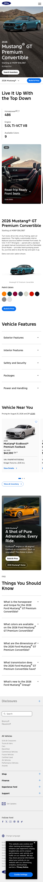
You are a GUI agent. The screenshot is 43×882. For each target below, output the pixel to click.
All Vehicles (7, 736)
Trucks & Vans (7, 743)
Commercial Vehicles (10, 752)
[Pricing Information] (17, 453)
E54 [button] (15, 452)
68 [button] (16, 111)
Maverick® (6, 724)
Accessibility (5, 853)
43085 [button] (32, 414)
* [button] (17, 111)
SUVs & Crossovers (9, 741)
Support (6, 793)
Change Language (13, 836)
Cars (3, 746)
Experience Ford (9, 787)
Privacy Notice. (23, 867)
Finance (5, 780)
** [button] (19, 111)
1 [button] (25, 62)
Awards (5, 766)
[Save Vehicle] (36, 422)
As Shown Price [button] (6, 66)
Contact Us (5, 850)
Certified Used (7, 757)
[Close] (34, 844)
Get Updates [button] (11, 804)
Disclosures (9, 701)
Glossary (4, 848)
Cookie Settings (20, 874)
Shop (4, 774)
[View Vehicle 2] (22, 478)
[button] (19, 207)
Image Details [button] (9, 199)
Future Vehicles (8, 754)
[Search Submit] (5, 713)
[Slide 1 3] (24, 207)
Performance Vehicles (10, 763)
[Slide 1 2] (22, 207)
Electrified (6, 749)
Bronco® (5, 721)
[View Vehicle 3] (24, 478)
